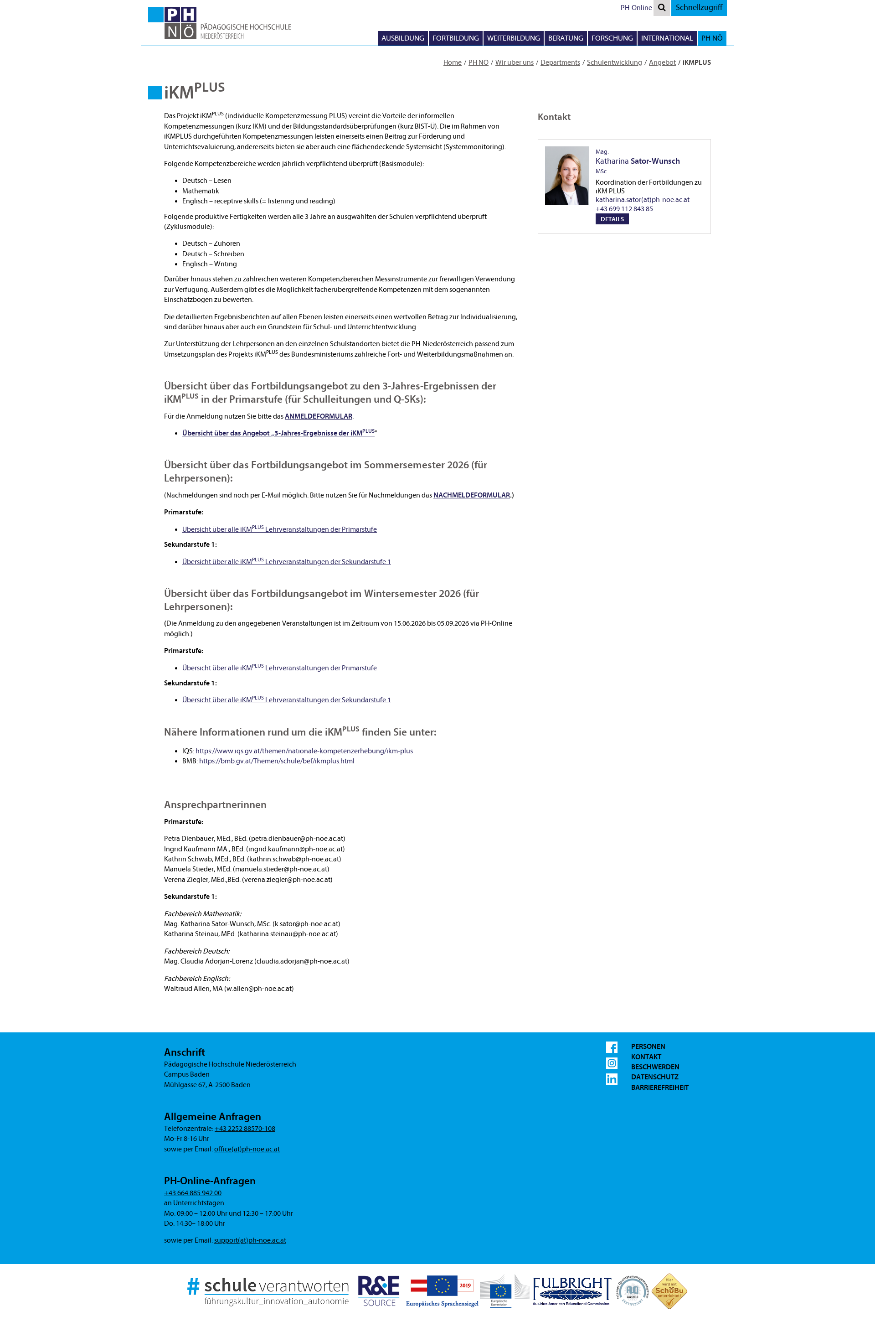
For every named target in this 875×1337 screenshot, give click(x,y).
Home (452, 62)
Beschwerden (655, 1067)
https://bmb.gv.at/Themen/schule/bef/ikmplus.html (277, 761)
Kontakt (646, 1057)
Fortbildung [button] (455, 38)
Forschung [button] (612, 38)
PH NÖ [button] (712, 38)
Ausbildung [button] (402, 38)
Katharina (638, 161)
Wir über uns (514, 62)
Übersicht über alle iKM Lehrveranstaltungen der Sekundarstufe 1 (286, 700)
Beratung (565, 38)
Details (612, 219)
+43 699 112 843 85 (624, 209)
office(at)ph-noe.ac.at (247, 1149)
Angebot (662, 62)
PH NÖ (478, 62)
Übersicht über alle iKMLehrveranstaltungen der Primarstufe (279, 529)
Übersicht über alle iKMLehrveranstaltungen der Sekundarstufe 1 (286, 562)
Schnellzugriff (699, 7)
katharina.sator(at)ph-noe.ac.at (643, 200)
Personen (648, 1046)
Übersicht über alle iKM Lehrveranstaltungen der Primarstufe (279, 668)
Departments (560, 62)
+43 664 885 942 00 (192, 1193)
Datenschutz (655, 1077)
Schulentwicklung (614, 62)
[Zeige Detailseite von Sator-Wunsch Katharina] (567, 175)
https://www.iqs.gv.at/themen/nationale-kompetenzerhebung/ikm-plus (304, 751)
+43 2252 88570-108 (245, 1129)
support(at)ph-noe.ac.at (250, 1240)
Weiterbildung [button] (513, 38)
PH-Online (636, 8)
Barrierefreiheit (660, 1087)
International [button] (667, 38)
